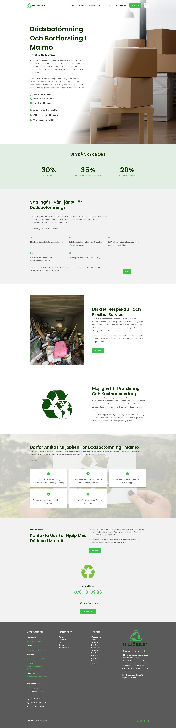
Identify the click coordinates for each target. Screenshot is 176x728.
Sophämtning (95, 640)
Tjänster (81, 5)
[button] (135, 5)
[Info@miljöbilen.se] (35, 706)
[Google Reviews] (148, 721)
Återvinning (94, 663)
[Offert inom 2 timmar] (44, 115)
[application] (85, 5)
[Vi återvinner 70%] (42, 120)
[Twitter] (141, 721)
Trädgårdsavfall (96, 647)
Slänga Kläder (95, 653)
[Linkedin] (144, 721)
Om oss (108, 5)
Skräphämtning (95, 645)
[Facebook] (137, 721)
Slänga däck (94, 655)
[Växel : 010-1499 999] (41, 94)
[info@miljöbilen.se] (40, 103)
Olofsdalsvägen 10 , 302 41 (36, 659)
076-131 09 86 (88, 592)
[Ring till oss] (146, 5)
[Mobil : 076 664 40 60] (42, 99)
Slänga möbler (95, 661)
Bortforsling (94, 642)
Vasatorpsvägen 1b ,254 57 (36, 641)
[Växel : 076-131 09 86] (36, 699)
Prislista (92, 5)
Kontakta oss (121, 5)
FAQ (99, 5)
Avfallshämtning (96, 637)
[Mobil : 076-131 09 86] (36, 702)
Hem (72, 5)
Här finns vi (62, 640)
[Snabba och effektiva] (44, 110)
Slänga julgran (95, 658)
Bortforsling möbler (97, 650)
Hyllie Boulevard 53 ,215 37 (36, 650)
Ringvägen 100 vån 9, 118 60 (37, 676)
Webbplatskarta (64, 647)
